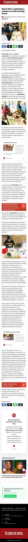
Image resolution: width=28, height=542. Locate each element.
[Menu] (25, 2)
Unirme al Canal (11, 496)
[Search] (22, 2)
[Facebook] (4, 46)
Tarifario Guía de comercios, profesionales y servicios (14, 510)
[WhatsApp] (15, 46)
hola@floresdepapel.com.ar (10, 523)
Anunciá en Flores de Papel (8, 508)
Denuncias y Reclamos (20, 508)
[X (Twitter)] (9, 46)
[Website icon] (14, 446)
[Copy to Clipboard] (20, 46)
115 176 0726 (7, 519)
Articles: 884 (14, 448)
